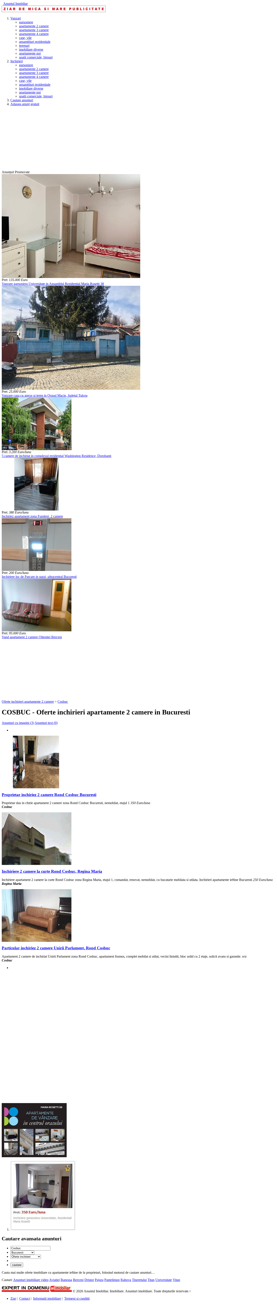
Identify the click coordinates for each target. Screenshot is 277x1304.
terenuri (24, 45)
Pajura (99, 1280)
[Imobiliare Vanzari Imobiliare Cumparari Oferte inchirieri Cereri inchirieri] (25, 1256)
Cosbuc (63, 701)
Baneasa (66, 1280)
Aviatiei (54, 1280)
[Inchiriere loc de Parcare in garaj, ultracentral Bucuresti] (36, 570)
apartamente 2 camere (34, 26)
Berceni (78, 1280)
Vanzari (15, 18)
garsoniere (26, 22)
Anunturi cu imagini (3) (18, 723)
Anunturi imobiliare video (30, 1280)
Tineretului (139, 1280)
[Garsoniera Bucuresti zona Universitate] (42, 1229)
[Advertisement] (131, 140)
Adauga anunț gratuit (24, 104)
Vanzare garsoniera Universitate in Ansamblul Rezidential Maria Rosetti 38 (53, 284)
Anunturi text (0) (46, 723)
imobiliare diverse (31, 49)
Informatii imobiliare (47, 1298)
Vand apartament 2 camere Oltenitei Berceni (32, 637)
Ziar (13, 1298)
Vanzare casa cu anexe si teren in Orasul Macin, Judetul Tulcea (44, 395)
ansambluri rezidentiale (34, 42)
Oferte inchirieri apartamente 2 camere (28, 701)
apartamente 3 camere (34, 30)
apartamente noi (30, 53)
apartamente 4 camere (34, 34)
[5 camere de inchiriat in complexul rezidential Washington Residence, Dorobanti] (36, 449)
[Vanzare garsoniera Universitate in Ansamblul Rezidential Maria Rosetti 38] (71, 277)
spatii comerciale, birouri (36, 57)
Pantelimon (112, 1280)
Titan (151, 1280)
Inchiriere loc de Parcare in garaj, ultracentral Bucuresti (39, 576)
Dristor (89, 1280)
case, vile (25, 38)
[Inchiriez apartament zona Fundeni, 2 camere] (36, 509)
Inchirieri (16, 61)
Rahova (126, 1280)
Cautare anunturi (21, 100)
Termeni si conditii (77, 1298)
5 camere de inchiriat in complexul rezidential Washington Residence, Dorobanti (56, 456)
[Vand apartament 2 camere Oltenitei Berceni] (36, 630)
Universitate (163, 1280)
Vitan (176, 1280)
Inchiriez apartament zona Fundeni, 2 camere (32, 516)
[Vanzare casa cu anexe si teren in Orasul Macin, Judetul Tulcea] (71, 388)
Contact (24, 1298)
